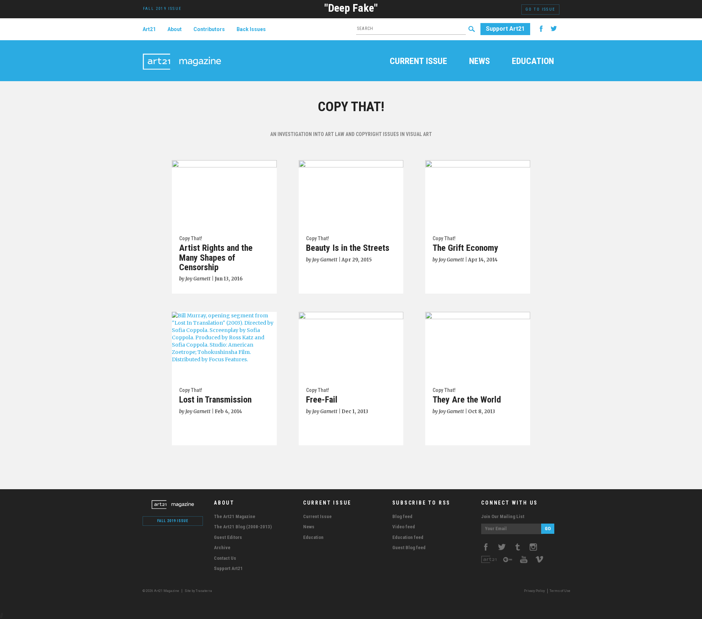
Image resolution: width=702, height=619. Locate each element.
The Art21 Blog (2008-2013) (243, 526)
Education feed (407, 537)
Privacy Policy (534, 591)
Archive (222, 547)
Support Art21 (505, 28)
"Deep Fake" (351, 7)
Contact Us (225, 558)
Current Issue (418, 61)
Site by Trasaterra (198, 591)
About (174, 29)
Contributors (209, 29)
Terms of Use (560, 591)
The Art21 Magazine (234, 516)
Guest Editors (228, 537)
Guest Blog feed (409, 547)
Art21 (149, 29)
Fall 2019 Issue (172, 521)
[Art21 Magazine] (182, 53)
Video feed (403, 526)
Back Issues (251, 29)
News (479, 61)
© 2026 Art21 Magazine (161, 591)
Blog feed (402, 516)
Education (533, 61)
